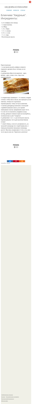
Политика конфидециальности (7, 398)
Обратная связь (4, 400)
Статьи (22, 10)
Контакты (3, 396)
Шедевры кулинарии (16, 6)
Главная (9, 10)
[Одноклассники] (22, 161)
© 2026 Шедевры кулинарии (7, 394)
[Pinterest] (16, 161)
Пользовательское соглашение (12, 396)
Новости (16, 10)
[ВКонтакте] (10, 161)
